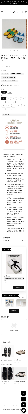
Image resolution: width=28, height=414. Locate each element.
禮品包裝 (8, 276)
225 (13, 98)
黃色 (4, 92)
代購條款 (17, 409)
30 (13, 108)
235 (23, 98)
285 (24, 105)
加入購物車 (19, 287)
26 (23, 102)
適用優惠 (3, 70)
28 (18, 105)
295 (8, 108)
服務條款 (16, 410)
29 (3, 108)
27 (8, 105)
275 (14, 105)
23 (18, 98)
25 (13, 102)
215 (3, 98)
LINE (23, 404)
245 (8, 102)
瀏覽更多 (14, 310)
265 (4, 105)
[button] (2, 12)
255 (18, 102)
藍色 (10, 92)
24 (3, 102)
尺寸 (2, 95)
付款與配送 (13, 409)
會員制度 (8, 409)
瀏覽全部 (21, 297)
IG (23, 399)
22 (8, 98)
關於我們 (4, 409)
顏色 (2, 89)
